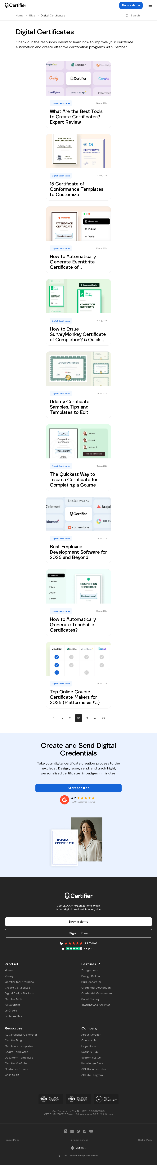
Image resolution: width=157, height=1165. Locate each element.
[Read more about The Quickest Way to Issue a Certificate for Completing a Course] (78, 457)
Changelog (12, 1075)
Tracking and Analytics (95, 1005)
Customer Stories (16, 1069)
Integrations (89, 970)
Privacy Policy (12, 1140)
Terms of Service (78, 1140)
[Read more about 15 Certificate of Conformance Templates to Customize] (78, 167)
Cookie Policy (145, 1140)
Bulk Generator (91, 982)
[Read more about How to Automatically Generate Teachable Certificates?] (78, 602)
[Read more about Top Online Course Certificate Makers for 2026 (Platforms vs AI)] (78, 675)
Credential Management (97, 993)
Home (20, 15)
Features (88, 964)
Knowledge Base (92, 1063)
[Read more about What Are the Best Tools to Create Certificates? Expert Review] (78, 94)
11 (87, 718)
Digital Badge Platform (19, 993)
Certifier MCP (13, 999)
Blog (32, 15)
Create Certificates (17, 988)
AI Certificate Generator (21, 1035)
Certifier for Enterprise (19, 982)
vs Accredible (13, 1016)
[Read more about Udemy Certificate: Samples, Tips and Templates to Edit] (78, 385)
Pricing (9, 976)
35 (103, 718)
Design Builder (90, 976)
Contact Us (88, 1040)
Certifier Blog (13, 1040)
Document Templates (19, 1057)
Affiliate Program (92, 1075)
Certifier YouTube (16, 1063)
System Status (91, 1057)
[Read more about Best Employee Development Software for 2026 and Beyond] (78, 530)
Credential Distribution (96, 988)
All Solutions (12, 1005)
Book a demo (131, 5)
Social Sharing (90, 999)
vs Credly (11, 1010)
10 (78, 718)
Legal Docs (88, 1046)
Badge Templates (16, 1052)
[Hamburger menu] (150, 5)
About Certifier (91, 1035)
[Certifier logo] (15, 5)
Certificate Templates (19, 1046)
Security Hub (89, 1052)
